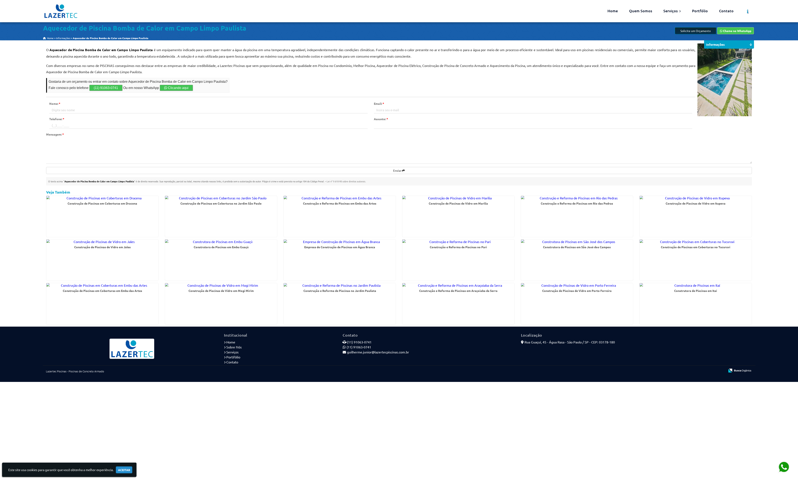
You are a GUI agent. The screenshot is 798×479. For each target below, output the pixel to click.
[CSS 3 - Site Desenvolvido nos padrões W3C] (706, 371)
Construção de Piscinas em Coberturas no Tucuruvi (695, 247)
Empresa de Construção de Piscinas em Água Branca (339, 247)
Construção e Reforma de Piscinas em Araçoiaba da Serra (458, 291)
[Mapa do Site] (681, 371)
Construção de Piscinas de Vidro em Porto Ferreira (577, 291)
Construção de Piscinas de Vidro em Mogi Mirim (221, 291)
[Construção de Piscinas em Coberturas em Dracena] (102, 198)
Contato (726, 10)
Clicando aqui (177, 88)
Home (612, 10)
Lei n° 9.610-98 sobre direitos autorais (346, 181)
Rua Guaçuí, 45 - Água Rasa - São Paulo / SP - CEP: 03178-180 (570, 342)
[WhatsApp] (784, 467)
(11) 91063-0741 (106, 88)
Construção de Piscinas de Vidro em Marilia (458, 203)
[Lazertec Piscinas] (132, 349)
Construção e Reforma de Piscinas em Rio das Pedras (577, 203)
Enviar (397, 170)
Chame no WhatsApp (736, 31)
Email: (379, 103)
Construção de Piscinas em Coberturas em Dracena (102, 203)
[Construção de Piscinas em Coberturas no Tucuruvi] (696, 242)
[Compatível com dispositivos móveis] (720, 371)
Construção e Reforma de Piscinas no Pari (458, 247)
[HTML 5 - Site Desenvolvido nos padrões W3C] (692, 371)
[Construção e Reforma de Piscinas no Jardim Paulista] (340, 285)
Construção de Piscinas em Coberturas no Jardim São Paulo (221, 203)
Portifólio (233, 357)
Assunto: (381, 119)
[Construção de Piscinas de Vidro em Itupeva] (696, 198)
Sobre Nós (234, 347)
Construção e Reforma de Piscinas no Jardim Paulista (339, 291)
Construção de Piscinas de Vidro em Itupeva (695, 203)
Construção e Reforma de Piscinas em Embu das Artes (339, 203)
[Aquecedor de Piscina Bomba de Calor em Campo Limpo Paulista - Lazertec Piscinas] (60, 11)
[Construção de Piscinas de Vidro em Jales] (102, 242)
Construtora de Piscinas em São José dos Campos (577, 247)
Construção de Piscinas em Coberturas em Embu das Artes (102, 291)
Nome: (54, 103)
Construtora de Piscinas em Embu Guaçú (221, 247)
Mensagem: (55, 134)
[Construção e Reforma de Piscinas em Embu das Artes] (340, 198)
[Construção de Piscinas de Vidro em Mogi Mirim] (221, 285)
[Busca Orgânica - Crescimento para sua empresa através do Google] (739, 370)
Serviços (671, 10)
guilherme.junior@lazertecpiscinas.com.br (378, 352)
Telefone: (56, 119)
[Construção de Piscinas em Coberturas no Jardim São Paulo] (221, 198)
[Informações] (747, 11)
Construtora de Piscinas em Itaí (695, 291)
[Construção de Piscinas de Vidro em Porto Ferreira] (577, 285)
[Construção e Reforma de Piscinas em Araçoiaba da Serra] (458, 285)
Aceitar (124, 470)
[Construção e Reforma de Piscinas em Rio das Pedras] (577, 198)
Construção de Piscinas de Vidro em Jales (102, 247)
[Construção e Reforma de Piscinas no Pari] (458, 242)
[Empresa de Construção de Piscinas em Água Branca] (340, 242)
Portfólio (700, 10)
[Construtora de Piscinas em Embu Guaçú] (221, 242)
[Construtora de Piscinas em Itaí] (696, 285)
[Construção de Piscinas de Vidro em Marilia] (458, 198)
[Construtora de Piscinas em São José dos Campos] (577, 242)
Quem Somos (640, 10)
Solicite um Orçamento (695, 31)
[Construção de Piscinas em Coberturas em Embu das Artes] (102, 285)
